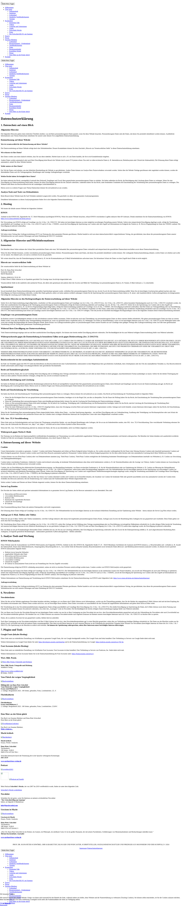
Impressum (83, 848)
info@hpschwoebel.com (9, 805)
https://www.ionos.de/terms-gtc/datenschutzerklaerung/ (131, 578)
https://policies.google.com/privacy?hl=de (109, 642)
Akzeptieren (4, 903)
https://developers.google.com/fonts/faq (52, 642)
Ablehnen (11, 903)
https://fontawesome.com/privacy (83, 654)
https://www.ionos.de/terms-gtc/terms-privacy (16, 218)
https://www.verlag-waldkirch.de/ (12, 671)
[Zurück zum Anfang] (2, 2)
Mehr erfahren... (7, 729)
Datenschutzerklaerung (94, 848)
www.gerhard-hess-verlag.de (11, 837)
